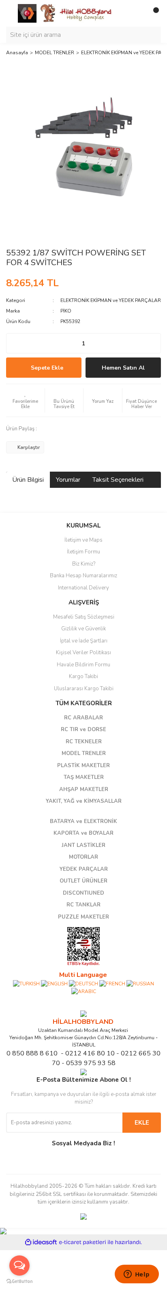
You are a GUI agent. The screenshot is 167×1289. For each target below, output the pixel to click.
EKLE (142, 1123)
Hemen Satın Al (123, 368)
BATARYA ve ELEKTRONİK (83, 821)
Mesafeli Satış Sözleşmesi (83, 617)
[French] (112, 983)
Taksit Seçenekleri (117, 479)
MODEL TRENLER (84, 753)
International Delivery (83, 587)
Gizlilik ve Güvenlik (83, 628)
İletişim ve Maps (83, 540)
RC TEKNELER (84, 741)
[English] (54, 983)
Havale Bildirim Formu (83, 664)
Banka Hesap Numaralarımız (83, 575)
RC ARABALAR (83, 717)
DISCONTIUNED (83, 893)
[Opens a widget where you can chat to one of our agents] (136, 1275)
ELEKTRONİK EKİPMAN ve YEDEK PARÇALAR (110, 300)
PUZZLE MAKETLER (83, 917)
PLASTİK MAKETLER (83, 765)
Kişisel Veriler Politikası (83, 652)
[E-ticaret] (82, 1242)
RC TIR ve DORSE (83, 729)
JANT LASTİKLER (83, 845)
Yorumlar (68, 479)
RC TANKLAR (83, 904)
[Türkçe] (26, 983)
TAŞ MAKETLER (84, 777)
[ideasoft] (41, 1242)
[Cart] (153, 13)
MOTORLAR (83, 857)
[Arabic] (83, 991)
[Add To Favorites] (25, 400)
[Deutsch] (83, 983)
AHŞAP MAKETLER (83, 789)
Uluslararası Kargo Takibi (83, 688)
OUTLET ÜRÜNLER (83, 881)
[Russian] (140, 983)
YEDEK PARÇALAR (84, 869)
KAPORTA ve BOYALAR (83, 833)
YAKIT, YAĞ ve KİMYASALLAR (84, 801)
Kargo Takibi (83, 676)
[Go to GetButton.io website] (19, 1280)
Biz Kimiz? (83, 564)
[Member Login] (136, 13)
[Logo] (65, 13)
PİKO (65, 311)
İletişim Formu (83, 551)
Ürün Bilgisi (28, 479)
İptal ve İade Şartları (83, 640)
